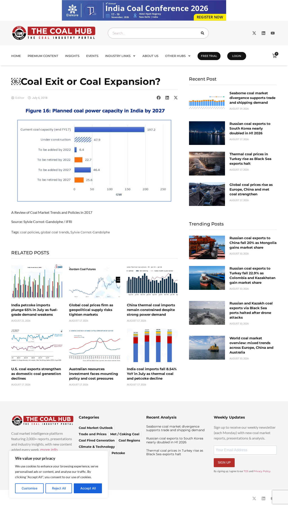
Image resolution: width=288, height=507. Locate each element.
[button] (158, 97)
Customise (29, 488)
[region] (58, 474)
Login (236, 56)
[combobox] (158, 33)
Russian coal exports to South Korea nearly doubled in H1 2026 (250, 128)
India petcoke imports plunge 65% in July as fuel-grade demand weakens (34, 310)
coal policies (29, 232)
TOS (246, 471)
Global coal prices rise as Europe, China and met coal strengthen (251, 189)
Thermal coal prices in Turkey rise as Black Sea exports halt (250, 159)
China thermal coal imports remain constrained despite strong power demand (151, 310)
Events (92, 56)
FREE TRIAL (209, 56)
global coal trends (55, 232)
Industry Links (117, 56)
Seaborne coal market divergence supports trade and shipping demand (252, 98)
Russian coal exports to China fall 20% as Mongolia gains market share (253, 243)
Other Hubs (175, 56)
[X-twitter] (254, 33)
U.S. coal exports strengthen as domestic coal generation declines (36, 374)
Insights (72, 56)
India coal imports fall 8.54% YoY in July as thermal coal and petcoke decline (152, 374)
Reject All (59, 488)
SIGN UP (224, 462)
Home (16, 56)
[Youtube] (273, 33)
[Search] (203, 33)
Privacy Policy (262, 471)
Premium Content (43, 56)
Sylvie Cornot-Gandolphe (90, 232)
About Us (150, 56)
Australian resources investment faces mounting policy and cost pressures (93, 374)
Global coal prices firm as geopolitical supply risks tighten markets (91, 310)
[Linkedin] (263, 33)
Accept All (88, 488)
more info (49, 450)
